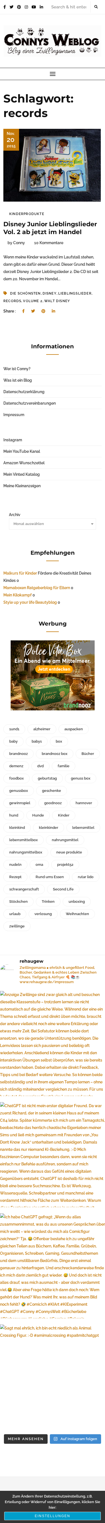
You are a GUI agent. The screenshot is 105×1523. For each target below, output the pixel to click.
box (59, 741)
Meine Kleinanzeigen (22, 486)
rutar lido (86, 877)
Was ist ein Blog (17, 380)
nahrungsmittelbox (25, 852)
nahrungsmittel (65, 840)
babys (37, 741)
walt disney (57, 301)
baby (13, 741)
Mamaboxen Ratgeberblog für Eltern (36, 588)
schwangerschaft (24, 889)
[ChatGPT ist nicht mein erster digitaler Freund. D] (52, 1154)
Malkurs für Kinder (20, 573)
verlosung (43, 914)
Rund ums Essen (50, 877)
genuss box (80, 778)
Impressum (13, 414)
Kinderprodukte (26, 214)
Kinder (63, 815)
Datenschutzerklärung (24, 392)
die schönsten (25, 293)
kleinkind (17, 827)
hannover (84, 803)
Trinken (48, 901)
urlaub (14, 914)
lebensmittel (83, 827)
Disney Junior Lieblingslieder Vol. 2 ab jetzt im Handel (50, 228)
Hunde (38, 815)
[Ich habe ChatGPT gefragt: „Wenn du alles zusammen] (52, 1265)
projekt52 (65, 864)
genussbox (18, 791)
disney (50, 293)
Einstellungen (52, 1516)
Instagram (12, 440)
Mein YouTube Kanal (21, 451)
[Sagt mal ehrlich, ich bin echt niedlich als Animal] (52, 1376)
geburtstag (47, 778)
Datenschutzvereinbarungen (29, 403)
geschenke (51, 791)
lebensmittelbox (23, 840)
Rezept (15, 877)
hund (13, 815)
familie (63, 766)
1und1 (14, 729)
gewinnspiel (19, 803)
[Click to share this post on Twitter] (33, 311)
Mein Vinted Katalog (21, 474)
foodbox (16, 778)
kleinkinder (48, 827)
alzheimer (41, 729)
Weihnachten (77, 914)
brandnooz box (54, 754)
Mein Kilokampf (17, 595)
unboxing (77, 901)
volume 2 (33, 301)
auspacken (73, 729)
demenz (16, 766)
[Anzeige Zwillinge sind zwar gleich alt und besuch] (52, 1043)
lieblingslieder (75, 293)
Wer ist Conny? (17, 369)
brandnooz (18, 754)
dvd (40, 766)
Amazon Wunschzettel (24, 463)
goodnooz (53, 803)
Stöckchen (18, 901)
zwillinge (17, 926)
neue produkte (69, 852)
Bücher (87, 754)
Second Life (63, 889)
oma (39, 864)
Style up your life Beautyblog (30, 602)
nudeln (15, 864)
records (12, 301)
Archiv (14, 514)
